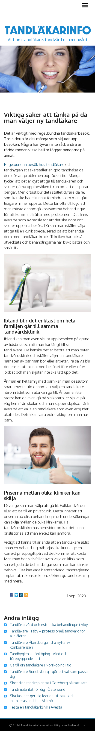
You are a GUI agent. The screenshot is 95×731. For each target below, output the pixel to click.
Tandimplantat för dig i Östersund (37, 689)
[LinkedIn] (21, 595)
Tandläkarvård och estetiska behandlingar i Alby (49, 624)
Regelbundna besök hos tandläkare (34, 164)
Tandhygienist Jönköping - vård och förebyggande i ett (38, 656)
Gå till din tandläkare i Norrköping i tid (40, 665)
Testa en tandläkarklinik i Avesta (36, 707)
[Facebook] (11, 595)
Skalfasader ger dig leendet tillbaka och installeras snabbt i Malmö (42, 698)
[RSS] (26, 595)
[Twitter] (16, 595)
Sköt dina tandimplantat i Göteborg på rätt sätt (48, 683)
